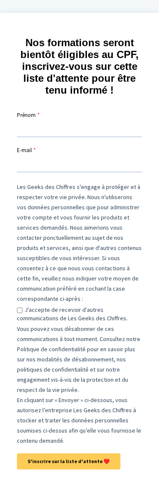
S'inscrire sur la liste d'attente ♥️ (69, 461)
